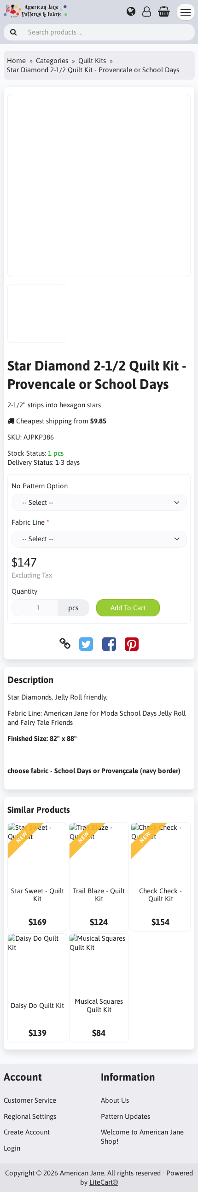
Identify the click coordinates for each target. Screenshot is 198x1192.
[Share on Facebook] (109, 644)
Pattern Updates (125, 1116)
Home (16, 60)
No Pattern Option (40, 486)
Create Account (27, 1132)
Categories (52, 60)
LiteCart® (103, 1182)
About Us (115, 1100)
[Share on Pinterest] (132, 644)
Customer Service (30, 1100)
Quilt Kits (92, 60)
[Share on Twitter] (86, 644)
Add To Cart (128, 608)
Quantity (24, 591)
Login (12, 1148)
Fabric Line (28, 522)
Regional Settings (30, 1116)
